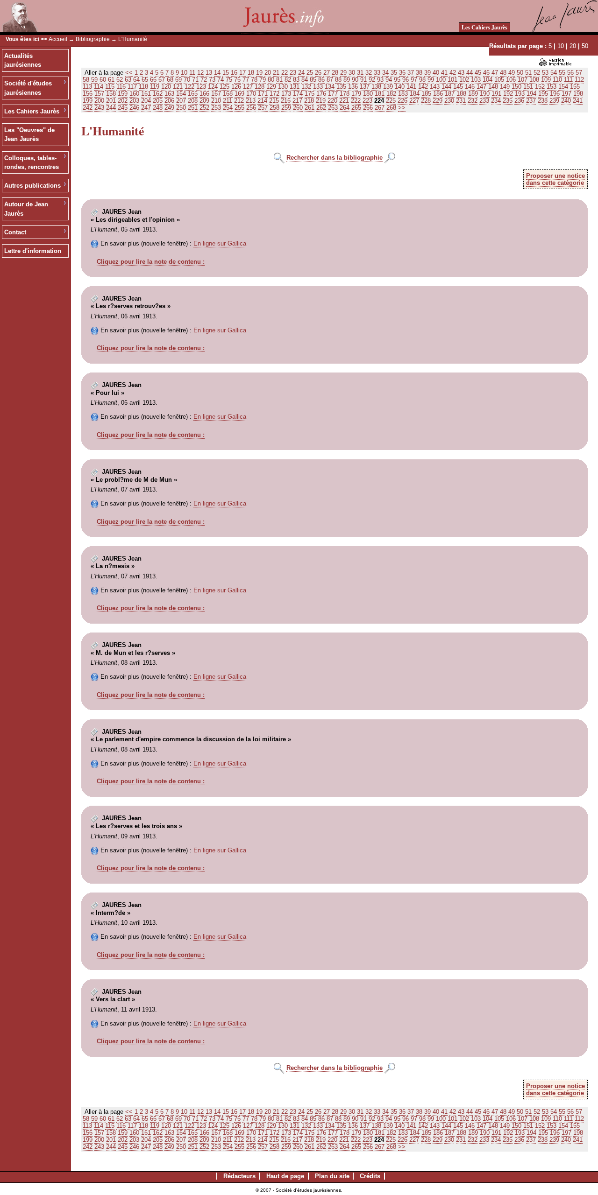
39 (427, 72)
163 (169, 93)
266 (368, 107)
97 (414, 79)
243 (99, 107)
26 (318, 72)
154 (563, 86)
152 (540, 86)
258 (274, 107)
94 (388, 79)
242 (88, 107)
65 (145, 79)
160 (134, 93)
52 (537, 72)
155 (575, 86)
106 (511, 79)
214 (262, 100)
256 (251, 107)
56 (570, 72)
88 (338, 79)
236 (519, 100)
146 (470, 86)
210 (216, 100)
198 (578, 93)
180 (368, 93)
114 (98, 86)
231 (461, 100)
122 (189, 86)
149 (505, 86)
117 (132, 86)
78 (254, 79)
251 (193, 107)
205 (158, 100)
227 (414, 100)
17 (242, 72)
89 (346, 79)
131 (294, 86)
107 (522, 79)
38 (419, 72)
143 (435, 86)
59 (94, 79)
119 (154, 86)
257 (263, 107)
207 (181, 100)
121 (178, 86)
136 (353, 86)
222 (356, 100)
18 (251, 72)
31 (360, 72)
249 (169, 107)
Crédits (370, 1176)
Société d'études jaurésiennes (28, 88)
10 (560, 45)
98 (422, 79)
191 (496, 93)
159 (123, 93)
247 (146, 107)
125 (224, 86)
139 (388, 86)
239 (554, 100)
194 (531, 93)
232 (472, 100)
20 (573, 45)
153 (551, 86)
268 (391, 107)
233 (484, 100)
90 (355, 79)
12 (200, 72)
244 (111, 107)
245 (123, 107)
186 (438, 93)
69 (178, 79)
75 (229, 79)
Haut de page (285, 1176)
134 (330, 86)
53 (545, 72)
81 (279, 79)
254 (228, 107)
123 (201, 86)
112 (579, 79)
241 (578, 100)
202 (123, 100)
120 (166, 86)
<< (129, 72)
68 (170, 79)
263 (333, 107)
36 (402, 72)
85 (313, 79)
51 (528, 72)
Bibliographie (93, 39)
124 (213, 86)
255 (239, 107)
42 (452, 72)
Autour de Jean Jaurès (26, 209)
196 (555, 93)
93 (380, 79)
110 (557, 79)
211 (227, 100)
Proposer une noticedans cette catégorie (555, 179)
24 (301, 72)
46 (486, 72)
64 (136, 79)
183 (403, 93)
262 (321, 107)
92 (372, 79)
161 (146, 93)
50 (585, 45)
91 (363, 79)
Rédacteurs (239, 1176)
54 (553, 72)
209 (204, 100)
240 (566, 100)
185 (426, 93)
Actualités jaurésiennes (22, 60)
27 (326, 72)
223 (367, 100)
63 (128, 79)
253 (216, 107)
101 (452, 79)
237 (531, 100)
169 (239, 93)
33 (377, 72)
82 (288, 79)
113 (87, 86)
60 (103, 79)
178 (344, 93)
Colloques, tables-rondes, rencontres (31, 163)
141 (411, 86)
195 (543, 93)
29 (343, 72)
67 (161, 79)
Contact (15, 232)
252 (204, 107)
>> (402, 107)
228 (426, 100)
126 (236, 86)
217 (297, 100)
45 (478, 72)
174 (298, 93)
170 (251, 93)
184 (415, 93)
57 (579, 72)
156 (88, 93)
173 (286, 93)
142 (423, 86)
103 (476, 79)
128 (259, 86)
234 (496, 100)
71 (195, 79)
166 (204, 93)
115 (109, 86)
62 (119, 79)
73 (212, 79)
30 (352, 72)
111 (568, 79)
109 (546, 79)
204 (146, 100)
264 (344, 107)
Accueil (58, 39)
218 (309, 100)
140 (400, 86)
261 (309, 107)
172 (274, 93)
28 (335, 72)
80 (271, 79)
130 (283, 86)
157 (99, 93)
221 (344, 100)
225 (391, 100)
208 (193, 100)
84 (304, 79)
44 (469, 72)
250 (181, 107)
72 (203, 79)
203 (134, 100)
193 (520, 93)
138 (376, 86)
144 (446, 86)
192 (508, 93)
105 (499, 79)
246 (134, 107)
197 (566, 93)
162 (158, 93)
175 (309, 93)
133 (318, 86)
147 (481, 86)
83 (296, 79)
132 (306, 86)
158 (111, 93)
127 (248, 86)
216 (286, 100)
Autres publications (32, 185)
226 (402, 100)
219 (321, 100)
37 (410, 72)
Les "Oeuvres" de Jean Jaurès (29, 135)
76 (237, 79)
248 (158, 107)
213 (251, 100)
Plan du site (332, 1176)
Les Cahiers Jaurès (484, 27)
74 (220, 79)
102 (464, 79)
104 (487, 79)
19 (259, 72)
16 (234, 72)
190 (485, 93)
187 (450, 93)
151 (528, 86)
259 (286, 107)
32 (368, 72)
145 (458, 86)
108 (534, 79)
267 (379, 107)
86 (321, 79)
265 (356, 107)
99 (430, 79)
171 (263, 93)
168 (228, 93)
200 (99, 100)
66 (153, 79)
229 (437, 100)
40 (436, 72)
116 (121, 86)
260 (298, 107)
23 (293, 72)
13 (209, 72)
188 (461, 93)
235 (508, 100)
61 (111, 79)
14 (217, 72)
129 (271, 86)
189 (473, 93)
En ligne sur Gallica (219, 243)
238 (543, 100)
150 (516, 86)
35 (394, 72)
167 (216, 93)
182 (391, 93)
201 (111, 100)
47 (494, 72)
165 (193, 93)
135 (341, 86)
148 (493, 86)
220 (332, 100)
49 (511, 72)
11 (192, 72)
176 (321, 93)
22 (284, 72)
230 (449, 100)
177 (333, 93)
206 (169, 100)
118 (143, 86)
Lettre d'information (32, 250)
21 (276, 72)
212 (239, 100)
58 (86, 79)
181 (379, 93)
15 (225, 72)
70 (187, 79)
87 (330, 79)
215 (274, 100)
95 (397, 79)
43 (461, 72)
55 (562, 72)
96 (405, 79)
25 (309, 72)
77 (245, 79)
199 (88, 100)
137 (365, 86)
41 (444, 72)
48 (503, 72)
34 (385, 72)
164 (181, 93)
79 (262, 79)
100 (441, 79)
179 (356, 93)
